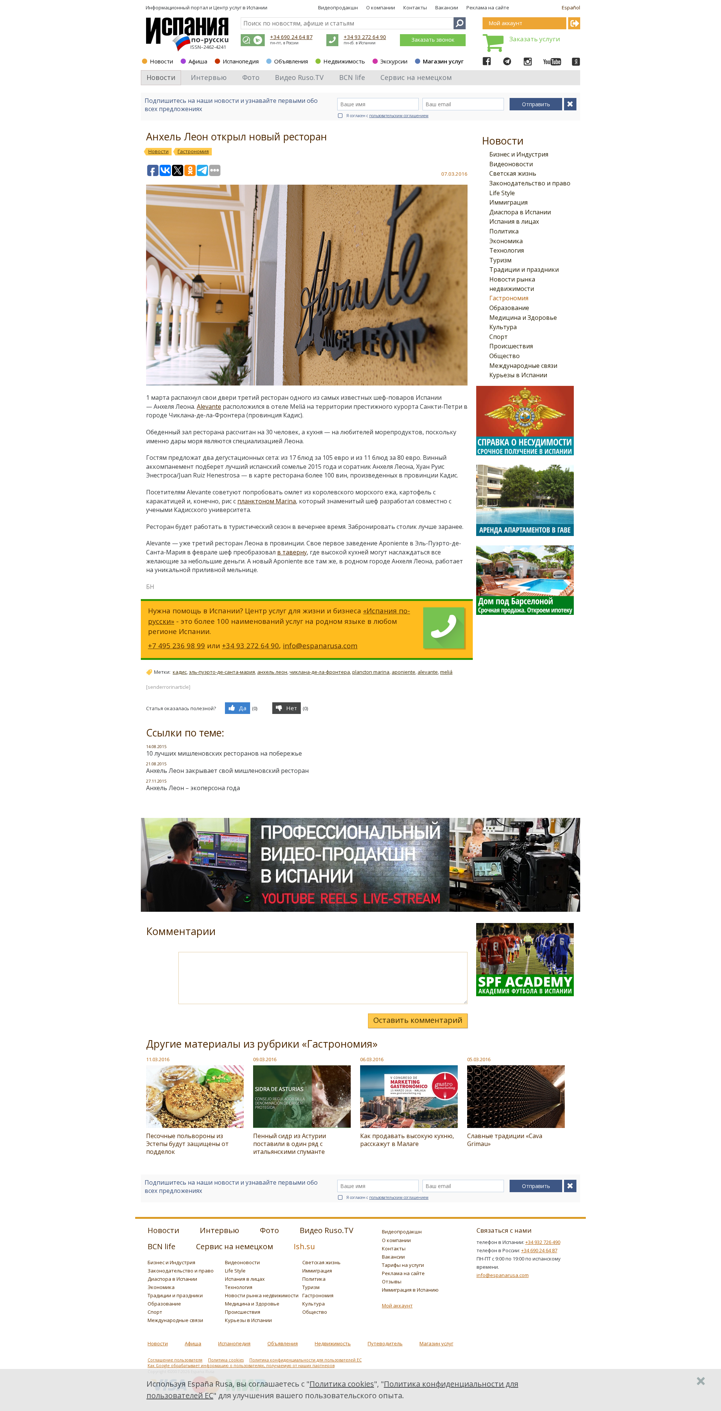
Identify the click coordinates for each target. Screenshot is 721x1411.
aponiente (403, 672)
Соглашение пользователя (175, 1360)
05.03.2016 (478, 1059)
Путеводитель (385, 1343)
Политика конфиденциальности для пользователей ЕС (305, 1360)
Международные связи (523, 365)
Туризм (500, 260)
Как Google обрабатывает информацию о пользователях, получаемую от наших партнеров (241, 1365)
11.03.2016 (157, 1059)
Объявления (291, 61)
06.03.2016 (371, 1059)
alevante (428, 672)
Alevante (209, 406)
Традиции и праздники (524, 269)
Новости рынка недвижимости (262, 1295)
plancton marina (370, 672)
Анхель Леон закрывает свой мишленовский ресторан (227, 770)
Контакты (415, 7)
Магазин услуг (443, 61)
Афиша (198, 61)
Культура (503, 327)
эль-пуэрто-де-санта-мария (222, 672)
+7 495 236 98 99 (176, 645)
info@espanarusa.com (320, 645)
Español (571, 7)
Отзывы (391, 1281)
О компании (380, 7)
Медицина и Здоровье (523, 317)
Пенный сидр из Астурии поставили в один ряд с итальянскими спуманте (289, 1144)
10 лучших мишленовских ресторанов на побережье (224, 753)
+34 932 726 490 (542, 1242)
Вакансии (446, 7)
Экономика (506, 241)
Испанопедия (241, 61)
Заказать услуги (534, 39)
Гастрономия (508, 298)
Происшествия (511, 346)
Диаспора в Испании (520, 212)
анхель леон (272, 672)
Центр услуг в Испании (240, 7)
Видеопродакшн (338, 7)
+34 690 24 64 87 (291, 37)
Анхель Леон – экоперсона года (193, 788)
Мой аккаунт (397, 1305)
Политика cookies (226, 1360)
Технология (506, 250)
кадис (180, 672)
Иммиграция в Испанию (410, 1289)
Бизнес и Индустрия (518, 154)
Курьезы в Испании (518, 375)
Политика (504, 231)
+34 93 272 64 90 (365, 37)
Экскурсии (393, 61)
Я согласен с (387, 115)
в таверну (292, 552)
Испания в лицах (514, 221)
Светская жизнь (512, 173)
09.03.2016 (264, 1059)
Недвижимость (344, 61)
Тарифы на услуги (403, 1265)
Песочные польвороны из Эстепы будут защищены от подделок (187, 1144)
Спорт (498, 337)
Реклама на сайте (487, 7)
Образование (509, 308)
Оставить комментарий (417, 1020)
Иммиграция (508, 202)
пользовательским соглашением (398, 115)
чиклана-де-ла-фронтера (320, 672)
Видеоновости (511, 164)
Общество (504, 356)
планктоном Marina (266, 501)
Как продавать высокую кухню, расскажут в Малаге (407, 1140)
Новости (161, 61)
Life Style (502, 193)
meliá (446, 672)
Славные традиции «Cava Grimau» (504, 1140)
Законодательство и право (529, 183)
